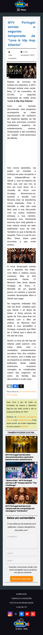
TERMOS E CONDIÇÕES (21, 598)
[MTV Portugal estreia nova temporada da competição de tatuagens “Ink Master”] (21, 499)
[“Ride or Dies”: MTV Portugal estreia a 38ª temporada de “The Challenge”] (21, 474)
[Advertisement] (21, 153)
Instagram (31, 417)
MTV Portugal (12, 395)
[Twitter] (16, 614)
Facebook (21, 417)
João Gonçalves (12, 56)
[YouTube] (27, 614)
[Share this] (15, 386)
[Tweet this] (21, 386)
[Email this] (9, 386)
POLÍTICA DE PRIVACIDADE (21, 603)
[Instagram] (10, 614)
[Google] (33, 614)
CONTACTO (21, 607)
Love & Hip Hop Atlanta (27, 392)
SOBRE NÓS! (21, 594)
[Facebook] (21, 614)
